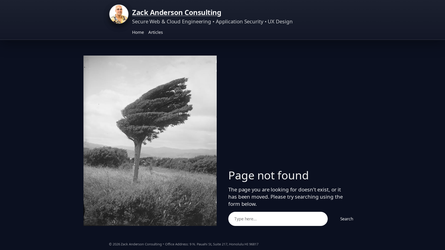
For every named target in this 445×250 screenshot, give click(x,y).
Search (346, 219)
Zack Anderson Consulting (176, 12)
